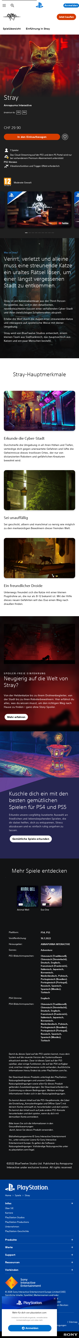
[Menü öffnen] (4, 5)
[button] (39, 209)
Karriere (9, 1212)
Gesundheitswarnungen (21, 1126)
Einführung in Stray (38, 28)
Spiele (18, 1195)
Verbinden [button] (11, 1269)
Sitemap (73, 1321)
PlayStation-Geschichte (17, 1231)
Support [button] (10, 1254)
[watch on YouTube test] (63, 223)
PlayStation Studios (15, 1217)
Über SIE (9, 1208)
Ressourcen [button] (12, 1262)
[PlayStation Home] (39, 5)
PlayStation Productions (17, 1222)
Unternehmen (12, 1226)
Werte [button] (9, 1247)
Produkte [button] (11, 1239)
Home (8, 1195)
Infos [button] (8, 1203)
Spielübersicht (12, 28)
